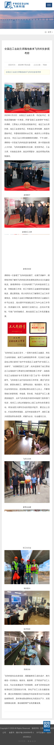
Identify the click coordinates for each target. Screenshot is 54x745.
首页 (49, 32)
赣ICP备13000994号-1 (25, 733)
